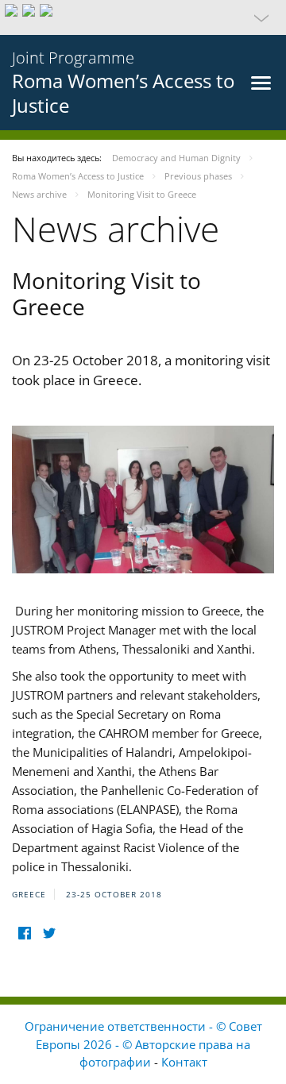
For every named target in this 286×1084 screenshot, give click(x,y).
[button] (143, 17)
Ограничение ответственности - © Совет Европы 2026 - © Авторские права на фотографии (143, 1044)
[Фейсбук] (24, 932)
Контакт (184, 1062)
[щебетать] (49, 932)
